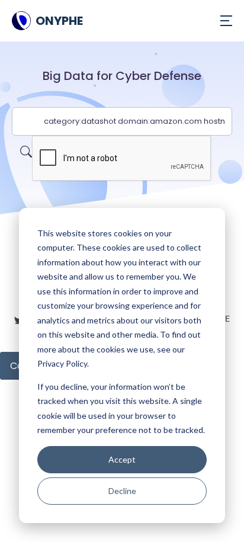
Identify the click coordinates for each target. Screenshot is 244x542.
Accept (122, 459)
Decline (122, 491)
